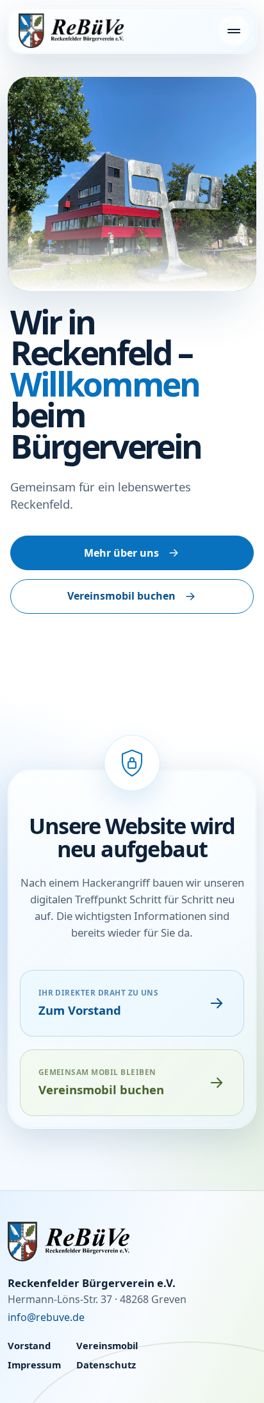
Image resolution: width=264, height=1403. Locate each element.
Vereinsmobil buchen (121, 596)
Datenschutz (106, 1364)
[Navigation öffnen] (234, 30)
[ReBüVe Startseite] (71, 30)
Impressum (34, 1364)
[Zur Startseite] (132, 1241)
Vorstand (29, 1345)
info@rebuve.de (46, 1317)
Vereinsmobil (107, 1345)
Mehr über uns (121, 553)
